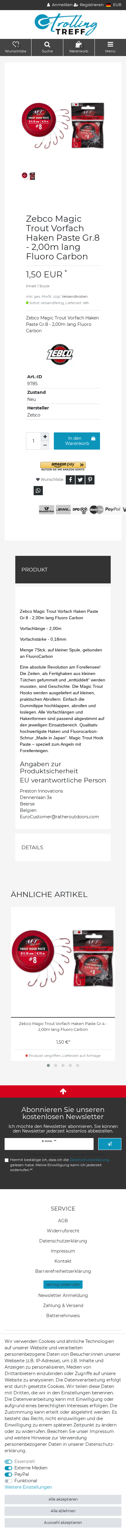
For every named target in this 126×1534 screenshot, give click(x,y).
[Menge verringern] (45, 445)
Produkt (34, 570)
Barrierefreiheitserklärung (63, 1271)
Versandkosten (75, 296)
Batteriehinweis (63, 1315)
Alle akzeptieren (63, 1499)
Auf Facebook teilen (70, 479)
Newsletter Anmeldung (63, 1295)
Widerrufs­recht (63, 1231)
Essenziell (24, 1461)
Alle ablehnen (63, 1511)
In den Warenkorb (77, 441)
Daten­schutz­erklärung (63, 1241)
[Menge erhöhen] (45, 436)
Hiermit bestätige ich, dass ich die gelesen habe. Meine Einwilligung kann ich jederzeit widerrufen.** (59, 1165)
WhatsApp (38, 490)
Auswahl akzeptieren (63, 1522)
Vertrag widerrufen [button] (63, 1284)
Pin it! (89, 479)
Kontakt (63, 1261)
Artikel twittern (80, 479)
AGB (63, 1220)
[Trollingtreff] (63, 24)
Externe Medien (30, 1468)
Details (32, 847)
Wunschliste (51, 479)
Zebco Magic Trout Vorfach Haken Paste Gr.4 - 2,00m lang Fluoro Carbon (63, 1026)
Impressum (63, 1251)
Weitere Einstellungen (28, 1487)
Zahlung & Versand (63, 1305)
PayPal (21, 1474)
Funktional (25, 1480)
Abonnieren (109, 1144)
